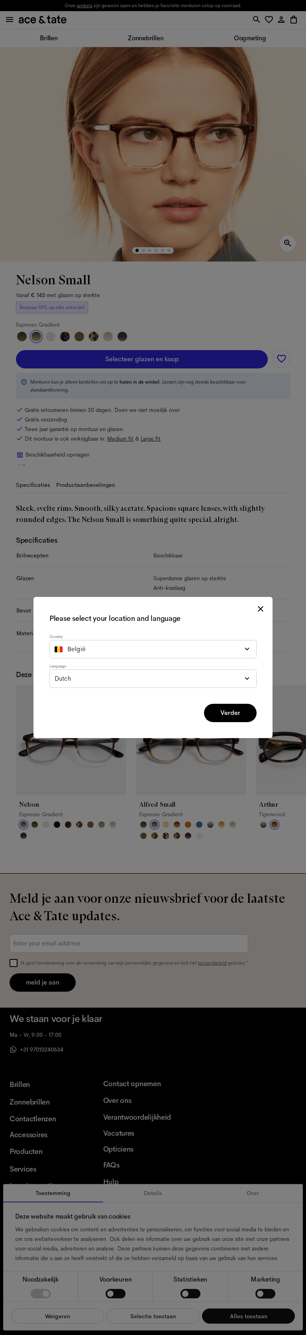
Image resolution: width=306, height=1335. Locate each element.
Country (56, 636)
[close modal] (260, 609)
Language (57, 666)
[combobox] (153, 649)
